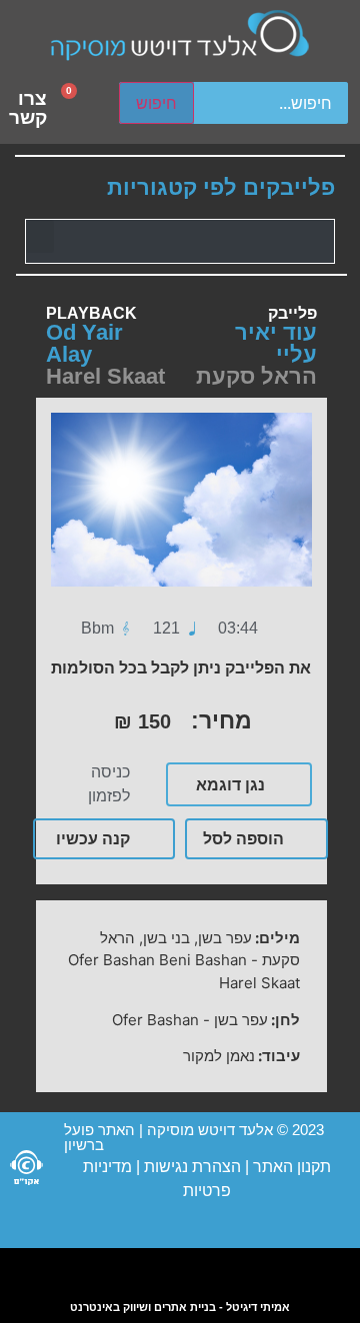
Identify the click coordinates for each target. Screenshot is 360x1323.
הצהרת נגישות (190, 1166)
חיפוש (156, 103)
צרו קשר (28, 108)
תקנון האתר (292, 1166)
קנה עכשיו (93, 838)
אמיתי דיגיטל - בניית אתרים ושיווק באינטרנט (180, 1307)
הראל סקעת (256, 376)
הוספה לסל (243, 838)
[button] (40, 236)
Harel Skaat (105, 376)
